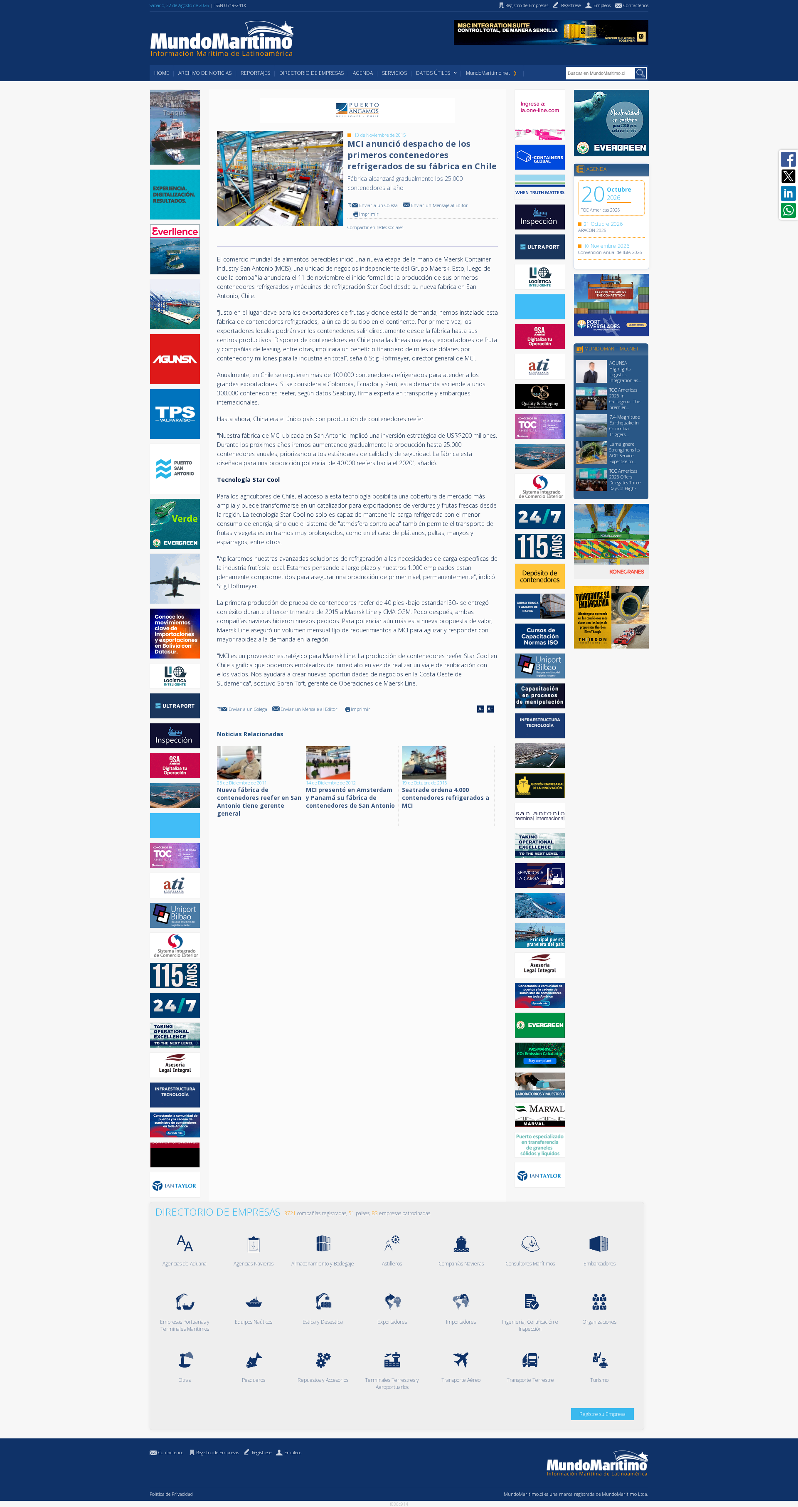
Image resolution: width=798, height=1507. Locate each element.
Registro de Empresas (217, 1452)
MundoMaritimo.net (488, 72)
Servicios (394, 72)
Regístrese (261, 1452)
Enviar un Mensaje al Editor (439, 205)
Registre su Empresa (602, 1414)
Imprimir (369, 214)
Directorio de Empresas (311, 72)
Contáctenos (170, 1452)
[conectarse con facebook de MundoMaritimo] (788, 159)
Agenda (363, 72)
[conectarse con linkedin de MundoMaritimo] (788, 193)
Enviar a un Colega (378, 205)
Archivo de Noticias (205, 72)
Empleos (292, 1452)
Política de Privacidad (171, 1494)
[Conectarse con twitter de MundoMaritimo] (788, 176)
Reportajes (255, 72)
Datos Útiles (433, 72)
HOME (161, 72)
